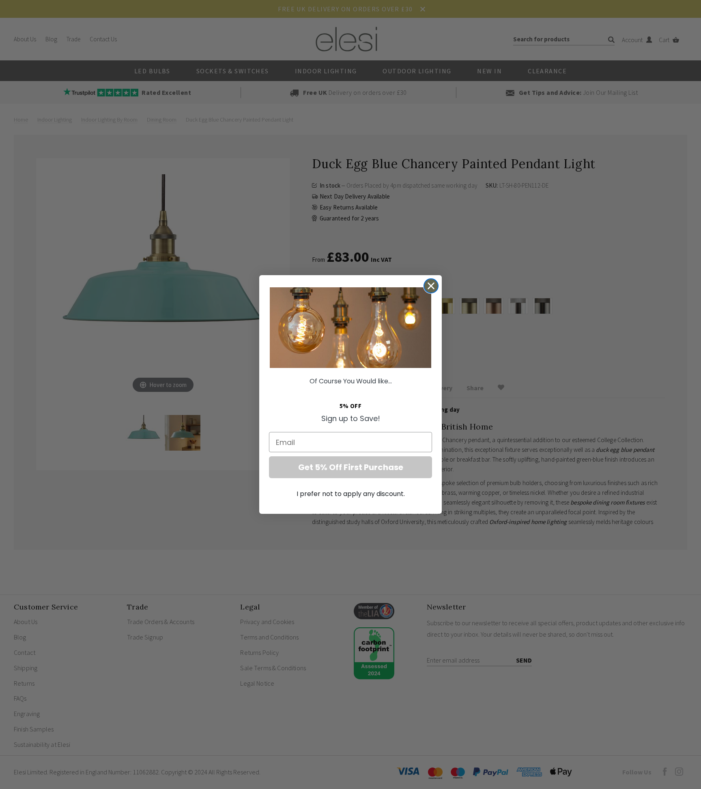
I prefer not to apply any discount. (351, 493)
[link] (350, 327)
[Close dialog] (431, 285)
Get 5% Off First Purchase (350, 467)
